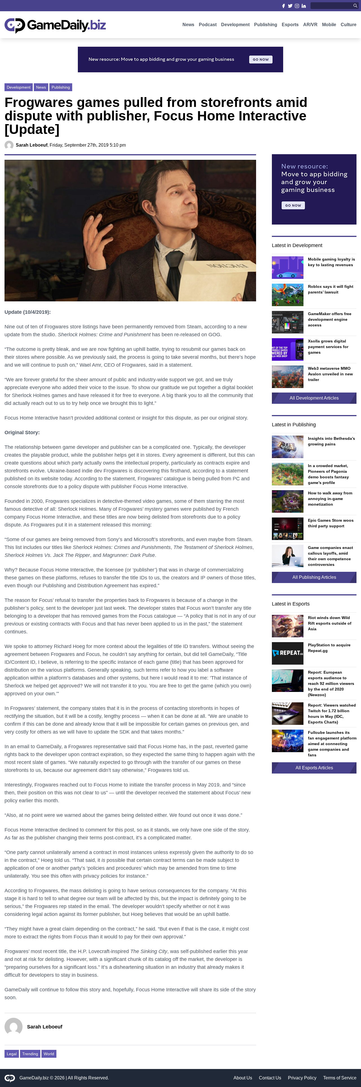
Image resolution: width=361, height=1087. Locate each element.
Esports (290, 24)
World (49, 1054)
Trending (30, 1054)
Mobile (329, 24)
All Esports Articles (314, 767)
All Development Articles (314, 398)
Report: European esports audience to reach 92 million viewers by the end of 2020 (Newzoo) (331, 683)
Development (235, 24)
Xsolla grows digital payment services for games (328, 347)
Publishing (265, 24)
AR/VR (310, 24)
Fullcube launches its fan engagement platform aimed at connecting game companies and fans (332, 743)
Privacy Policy (302, 1077)
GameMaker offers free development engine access (329, 319)
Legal (12, 1054)
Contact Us (270, 1077)
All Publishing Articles (314, 577)
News (188, 24)
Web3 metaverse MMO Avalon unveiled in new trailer (330, 374)
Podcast (208, 24)
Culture (348, 24)
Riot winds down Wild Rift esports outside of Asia (329, 623)
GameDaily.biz (34, 1077)
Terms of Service (339, 1077)
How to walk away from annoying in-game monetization (330, 498)
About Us (243, 1077)
